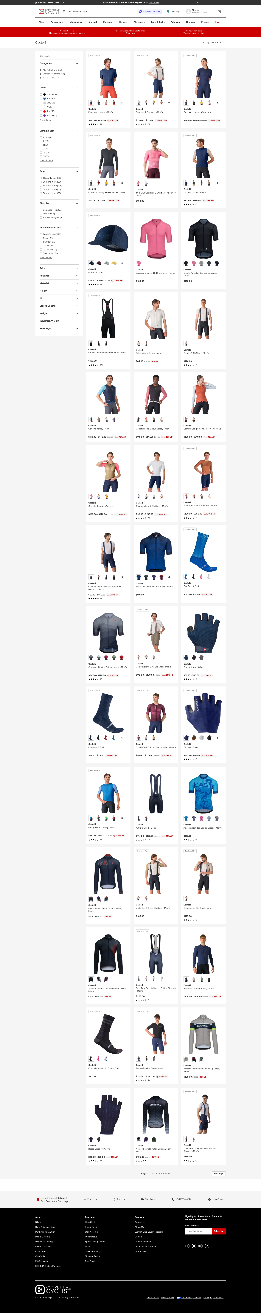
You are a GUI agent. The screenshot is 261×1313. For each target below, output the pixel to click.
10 (169, 1173)
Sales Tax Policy (92, 1251)
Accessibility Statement (146, 1246)
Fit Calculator (41, 1261)
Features (44, 276)
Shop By (44, 203)
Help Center (91, 1222)
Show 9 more (46, 257)
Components (41, 1251)
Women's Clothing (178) (54, 74)
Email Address (192, 1225)
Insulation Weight (49, 321)
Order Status (91, 1236)
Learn (87, 1246)
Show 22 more (46, 160)
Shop (37, 1217)
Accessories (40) (51, 77)
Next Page (218, 1173)
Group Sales (140, 1251)
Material (44, 283)
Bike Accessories (43, 1246)
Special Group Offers (95, 1241)
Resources (90, 1217)
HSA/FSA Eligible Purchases (48, 1266)
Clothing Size (47, 130)
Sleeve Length (47, 306)
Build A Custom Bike (45, 1227)
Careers (138, 1236)
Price (42, 268)
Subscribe (218, 1231)
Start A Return (91, 1232)
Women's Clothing (44, 1241)
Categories (46, 63)
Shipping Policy (92, 1256)
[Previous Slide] (64, 2)
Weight (44, 313)
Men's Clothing (42, 1236)
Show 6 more (46, 120)
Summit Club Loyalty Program (149, 1232)
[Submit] (64, 11)
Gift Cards (40, 1256)
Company (139, 1217)
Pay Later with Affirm (45, 1232)
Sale (42, 171)
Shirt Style (45, 328)
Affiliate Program (143, 1241)
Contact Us (140, 1222)
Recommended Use (50, 227)
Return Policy (91, 1227)
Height (43, 291)
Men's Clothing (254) (53, 70)
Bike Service (91, 1261)
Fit (41, 298)
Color (43, 88)
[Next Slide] (197, 2)
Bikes (38, 1222)
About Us (139, 1227)
